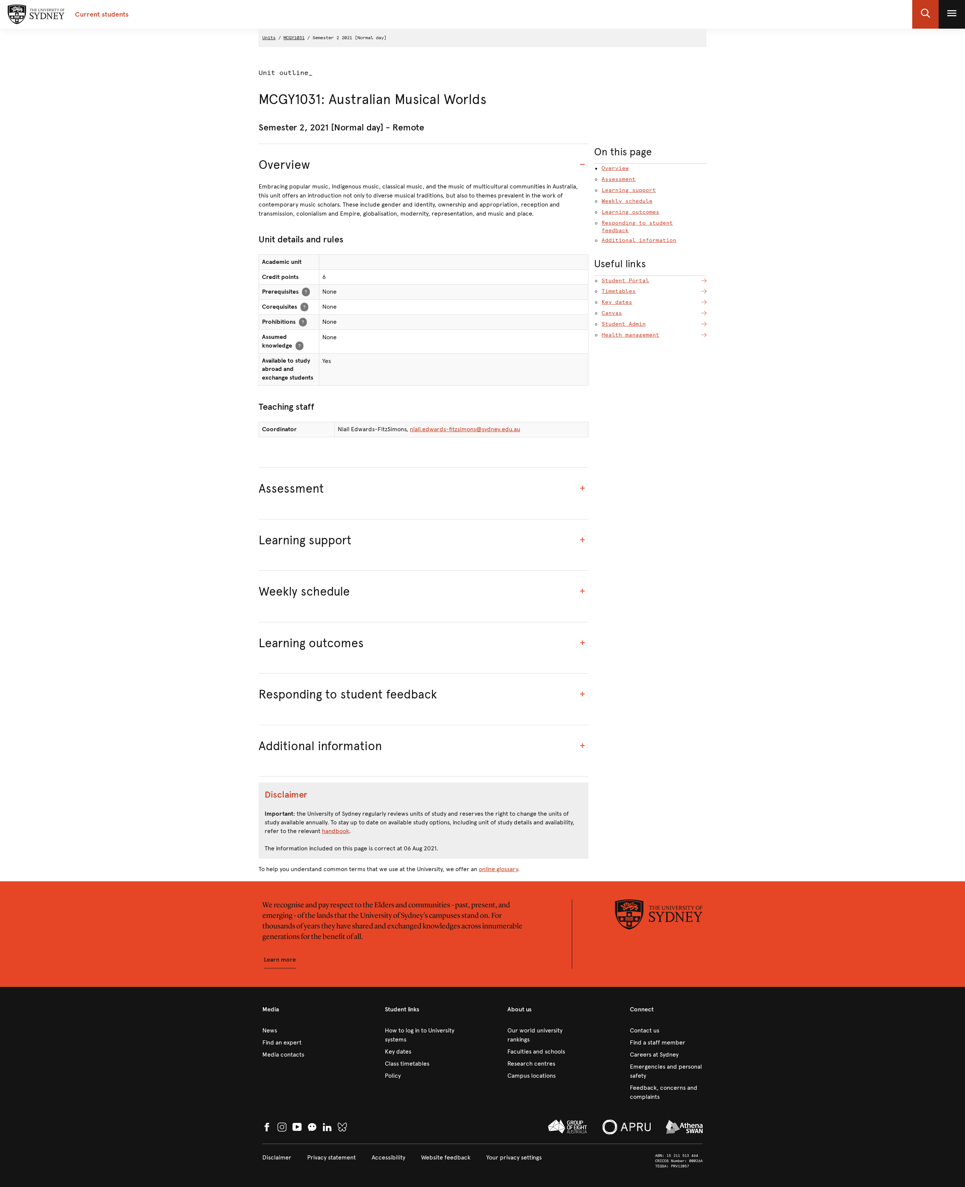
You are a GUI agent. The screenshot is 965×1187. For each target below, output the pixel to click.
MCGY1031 (294, 37)
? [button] (306, 291)
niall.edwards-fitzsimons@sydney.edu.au (465, 429)
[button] (925, 14)
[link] (298, 1030)
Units (269, 37)
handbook (335, 831)
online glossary (498, 869)
